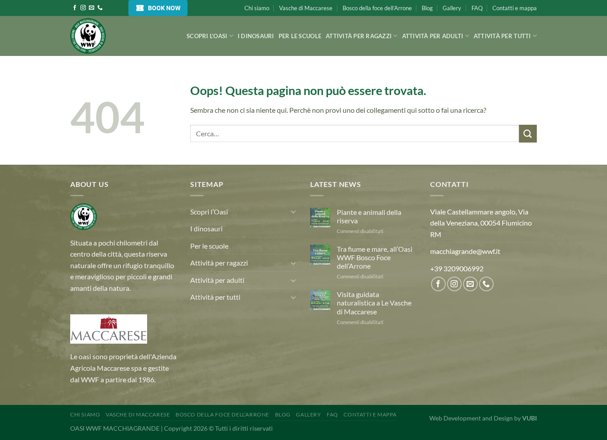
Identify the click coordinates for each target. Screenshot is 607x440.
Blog (427, 8)
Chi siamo (256, 8)
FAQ (477, 8)
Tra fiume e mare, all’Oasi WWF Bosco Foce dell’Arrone (374, 257)
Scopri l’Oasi (207, 36)
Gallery (452, 8)
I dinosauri (256, 36)
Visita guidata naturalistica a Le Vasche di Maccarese (374, 302)
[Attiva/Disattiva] (293, 211)
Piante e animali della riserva (369, 216)
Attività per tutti (502, 36)
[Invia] (528, 133)
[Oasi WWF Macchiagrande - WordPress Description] (114, 36)
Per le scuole (300, 36)
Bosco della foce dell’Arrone (377, 8)
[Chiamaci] (100, 8)
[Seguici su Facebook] (74, 8)
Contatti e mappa (514, 8)
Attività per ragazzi (358, 36)
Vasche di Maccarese (305, 8)
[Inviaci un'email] (91, 8)
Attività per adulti (432, 36)
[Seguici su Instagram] (83, 8)
